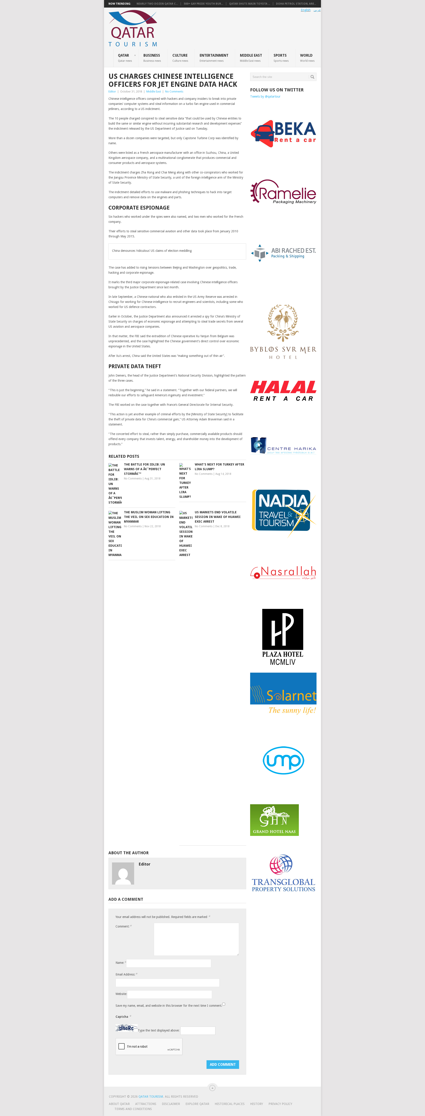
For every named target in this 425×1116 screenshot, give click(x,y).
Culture (180, 57)
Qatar (125, 57)
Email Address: (126, 974)
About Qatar (119, 1104)
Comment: (123, 926)
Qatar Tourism (151, 1096)
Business (152, 57)
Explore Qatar (197, 1104)
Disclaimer (171, 1104)
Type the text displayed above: (159, 1030)
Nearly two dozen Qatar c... (157, 3)
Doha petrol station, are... (296, 3)
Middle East (251, 57)
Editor (112, 91)
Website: (121, 994)
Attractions (145, 1104)
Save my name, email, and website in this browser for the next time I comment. (169, 1005)
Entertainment (214, 57)
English (306, 10)
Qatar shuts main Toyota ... (249, 3)
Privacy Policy (280, 1104)
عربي (317, 10)
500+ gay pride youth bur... (203, 3)
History (256, 1104)
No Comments (174, 91)
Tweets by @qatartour (265, 96)
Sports (281, 57)
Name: (121, 962)
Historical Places (230, 1104)
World (307, 57)
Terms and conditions (133, 1109)
